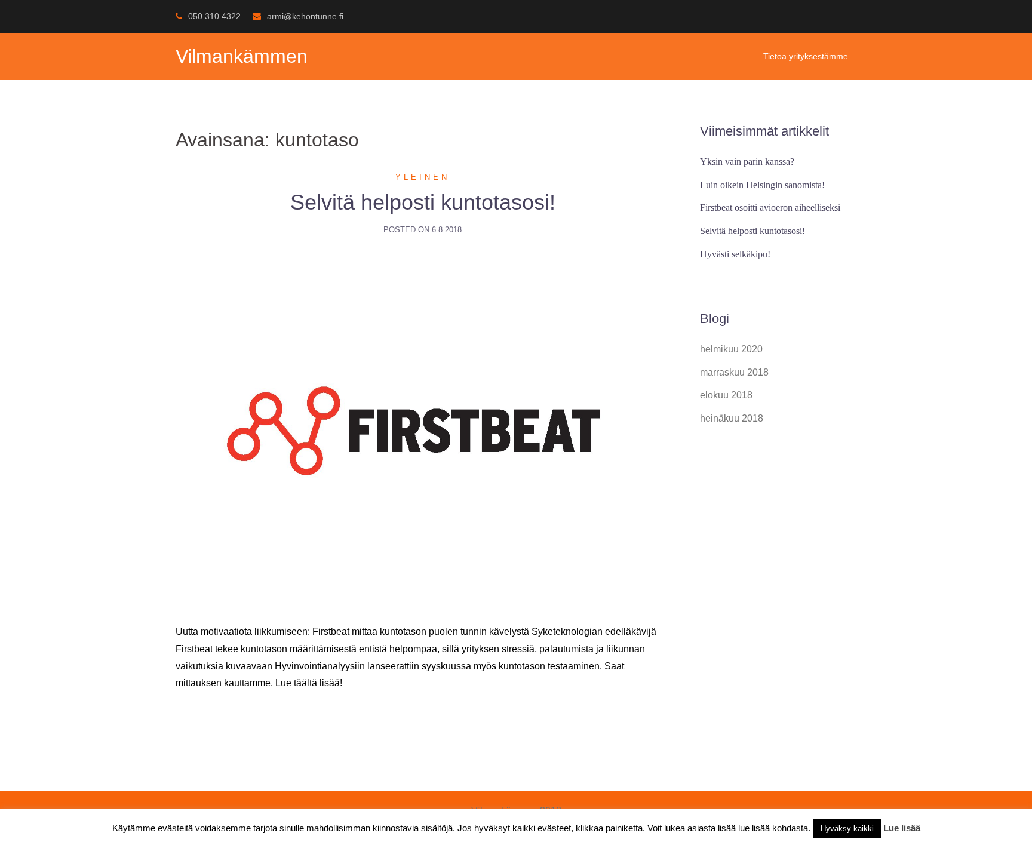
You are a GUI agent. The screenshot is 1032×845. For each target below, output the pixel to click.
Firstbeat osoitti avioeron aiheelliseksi (770, 207)
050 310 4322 (214, 16)
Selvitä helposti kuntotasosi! (422, 202)
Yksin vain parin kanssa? (747, 161)
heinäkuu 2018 (731, 418)
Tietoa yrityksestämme (805, 56)
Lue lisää (901, 828)
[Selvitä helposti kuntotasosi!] (423, 430)
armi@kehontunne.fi (305, 16)
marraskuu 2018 (734, 372)
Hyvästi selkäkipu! (735, 254)
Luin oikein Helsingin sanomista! (762, 185)
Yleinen (422, 177)
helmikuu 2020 (731, 349)
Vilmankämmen (242, 56)
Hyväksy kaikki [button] (847, 828)
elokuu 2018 (726, 395)
